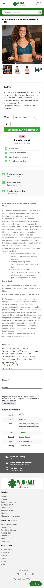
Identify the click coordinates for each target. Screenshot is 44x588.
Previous (2, 69)
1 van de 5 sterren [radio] (3, 364)
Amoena (22, 433)
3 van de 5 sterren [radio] (10, 364)
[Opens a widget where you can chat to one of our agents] (35, 584)
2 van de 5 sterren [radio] (7, 364)
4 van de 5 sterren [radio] (13, 364)
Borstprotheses (6, 549)
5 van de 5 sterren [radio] (16, 364)
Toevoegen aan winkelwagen (22, 130)
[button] (4, 4)
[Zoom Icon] (22, 44)
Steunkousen (5, 552)
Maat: (7, 117)
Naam (5, 380)
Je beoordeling (9, 368)
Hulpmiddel (5, 555)
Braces (3, 561)
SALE (3, 564)
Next (41, 69)
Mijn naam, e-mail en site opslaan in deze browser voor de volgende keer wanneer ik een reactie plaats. (20, 398)
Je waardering (9, 362)
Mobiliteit (4, 558)
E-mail (5, 387)
